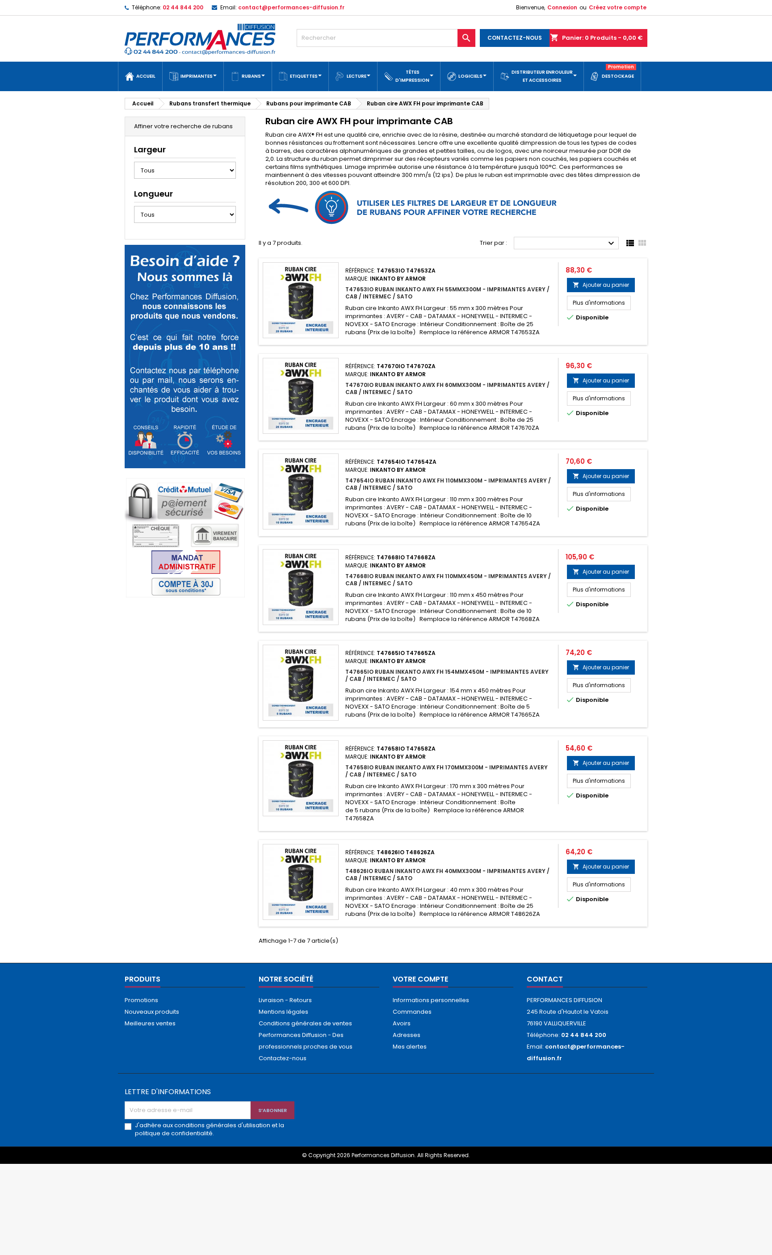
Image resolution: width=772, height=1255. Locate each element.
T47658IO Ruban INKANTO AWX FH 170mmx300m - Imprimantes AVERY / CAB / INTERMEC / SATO (446, 771)
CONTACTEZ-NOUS (514, 38)
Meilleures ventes (150, 1023)
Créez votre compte (617, 7)
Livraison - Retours (285, 1000)
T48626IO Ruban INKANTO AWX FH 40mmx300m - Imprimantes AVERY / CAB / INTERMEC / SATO (447, 874)
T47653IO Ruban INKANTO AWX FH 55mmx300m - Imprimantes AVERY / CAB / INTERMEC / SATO (447, 292)
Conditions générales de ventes (305, 1023)
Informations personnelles (431, 1000)
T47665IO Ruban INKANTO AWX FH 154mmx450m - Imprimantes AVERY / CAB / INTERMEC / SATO (447, 675)
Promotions (141, 1000)
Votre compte (420, 979)
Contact (545, 979)
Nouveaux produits (152, 1011)
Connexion (562, 7)
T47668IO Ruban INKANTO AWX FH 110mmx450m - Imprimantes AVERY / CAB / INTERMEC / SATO (448, 579)
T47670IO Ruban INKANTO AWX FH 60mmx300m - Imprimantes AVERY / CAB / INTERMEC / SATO (447, 388)
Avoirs (402, 1023)
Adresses (406, 1035)
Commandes (412, 1011)
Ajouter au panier (601, 285)
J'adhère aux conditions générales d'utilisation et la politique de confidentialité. (209, 1129)
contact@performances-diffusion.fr (291, 7)
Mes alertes (410, 1046)
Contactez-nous (282, 1058)
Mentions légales (283, 1011)
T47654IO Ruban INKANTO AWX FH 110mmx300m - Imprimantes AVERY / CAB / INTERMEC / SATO (448, 484)
